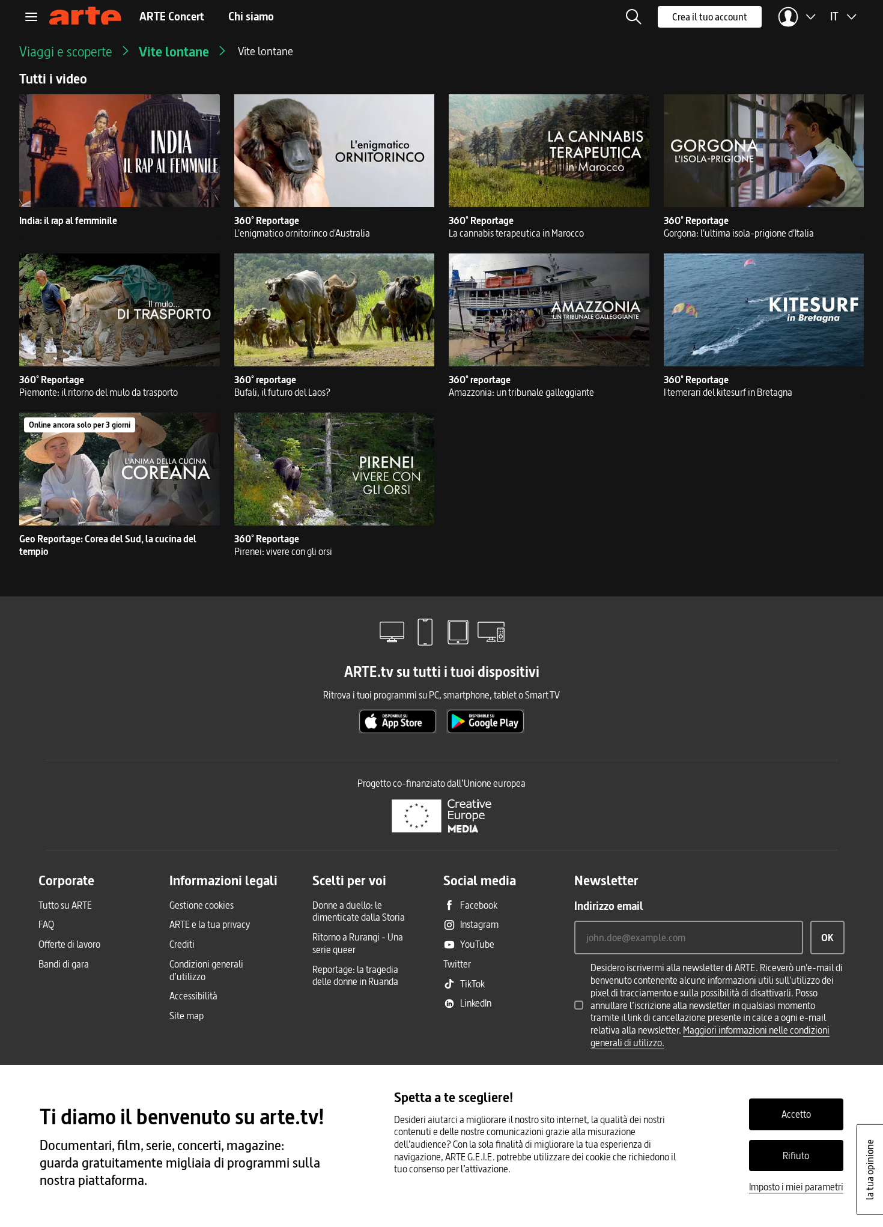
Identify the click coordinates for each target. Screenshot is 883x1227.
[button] (634, 16)
